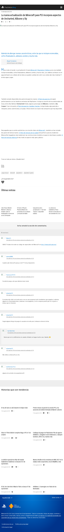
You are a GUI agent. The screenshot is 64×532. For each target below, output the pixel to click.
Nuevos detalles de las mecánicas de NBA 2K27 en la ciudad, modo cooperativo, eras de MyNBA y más (48, 461)
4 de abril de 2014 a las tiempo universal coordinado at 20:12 (20, 240)
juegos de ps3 (5, 172)
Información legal (7, 527)
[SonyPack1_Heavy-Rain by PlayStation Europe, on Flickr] (32, 119)
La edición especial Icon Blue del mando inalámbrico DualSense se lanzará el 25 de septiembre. (13, 462)
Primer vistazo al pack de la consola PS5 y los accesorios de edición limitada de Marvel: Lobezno (47, 409)
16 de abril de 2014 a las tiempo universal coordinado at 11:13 (20, 295)
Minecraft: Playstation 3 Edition (40, 70)
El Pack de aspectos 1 (44, 99)
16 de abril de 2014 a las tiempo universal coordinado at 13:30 (21, 332)
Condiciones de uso (7, 524)
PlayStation (10, 7)
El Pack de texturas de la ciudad (28, 133)
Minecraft (42, 130)
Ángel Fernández (11, 61)
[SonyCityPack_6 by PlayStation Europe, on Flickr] (32, 148)
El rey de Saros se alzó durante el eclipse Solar (14, 408)
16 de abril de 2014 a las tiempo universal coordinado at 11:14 (20, 317)
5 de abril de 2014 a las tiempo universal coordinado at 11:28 (20, 258)
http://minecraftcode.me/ (48, 244)
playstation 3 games (29, 172)
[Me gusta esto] (12, 411)
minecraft (12, 172)
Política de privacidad (21, 524)
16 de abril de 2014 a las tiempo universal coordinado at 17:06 (20, 368)
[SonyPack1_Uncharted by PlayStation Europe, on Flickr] (32, 88)
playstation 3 (19, 172)
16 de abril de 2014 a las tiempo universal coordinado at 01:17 (20, 276)
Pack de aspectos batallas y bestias (29, 106)
